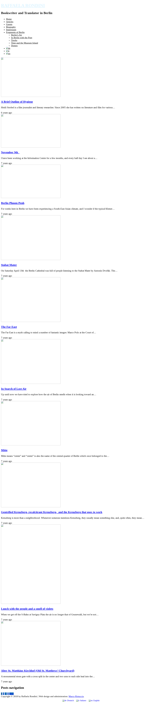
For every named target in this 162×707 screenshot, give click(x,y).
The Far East (9, 326)
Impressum (11, 29)
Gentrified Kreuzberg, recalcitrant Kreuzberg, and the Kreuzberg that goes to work (51, 512)
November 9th (10, 152)
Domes (14, 45)
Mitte (4, 450)
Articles (9, 21)
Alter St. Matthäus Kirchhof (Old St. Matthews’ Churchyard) (37, 670)
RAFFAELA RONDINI (23, 5)
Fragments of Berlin (15, 32)
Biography (11, 27)
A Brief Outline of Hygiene (17, 101)
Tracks (14, 40)
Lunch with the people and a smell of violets (27, 608)
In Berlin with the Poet (21, 37)
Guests (9, 24)
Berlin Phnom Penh (12, 203)
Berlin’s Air (16, 35)
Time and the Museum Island (24, 43)
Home (9, 19)
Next (11, 693)
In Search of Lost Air (13, 388)
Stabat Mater (9, 264)
